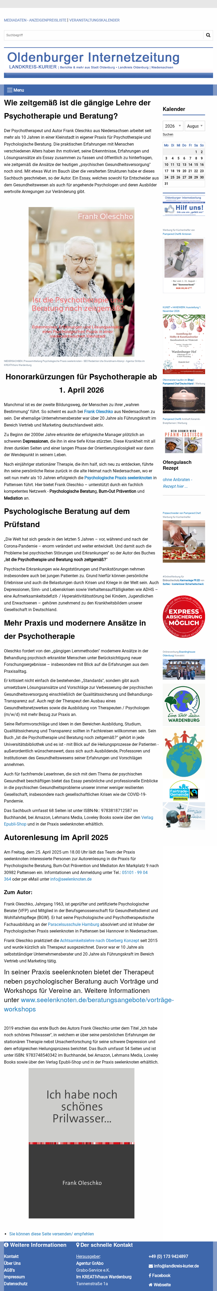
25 (172, 177)
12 (178, 165)
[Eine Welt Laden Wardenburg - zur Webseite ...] (184, 705)
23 (202, 171)
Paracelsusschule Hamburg (73, 924)
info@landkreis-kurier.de (176, 1265)
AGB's (9, 1270)
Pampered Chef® (172, 419)
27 (184, 177)
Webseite (162, 1284)
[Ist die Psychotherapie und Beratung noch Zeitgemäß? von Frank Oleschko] (81, 281)
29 (196, 177)
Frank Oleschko (98, 411)
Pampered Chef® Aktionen (177, 234)
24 (166, 177)
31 (166, 184)
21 (190, 171)
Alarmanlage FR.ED (190, 580)
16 (202, 165)
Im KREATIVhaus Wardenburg (104, 1276)
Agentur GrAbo (89, 1263)
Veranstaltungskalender (94, 20)
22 (196, 171)
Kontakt (11, 1256)
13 (184, 165)
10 (166, 165)
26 (178, 177)
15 (196, 165)
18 (172, 171)
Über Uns (12, 1263)
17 (166, 171)
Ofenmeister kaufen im (175, 380)
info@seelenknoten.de (71, 879)
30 (202, 177)
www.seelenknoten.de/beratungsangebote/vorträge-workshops (89, 1003)
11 (172, 165)
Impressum (14, 1276)
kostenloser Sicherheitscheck (188, 584)
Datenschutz (16, 1283)
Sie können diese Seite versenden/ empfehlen (51, 1233)
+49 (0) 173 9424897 (168, 1256)
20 (184, 171)
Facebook (161, 1275)
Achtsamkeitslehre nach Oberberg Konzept (99, 940)
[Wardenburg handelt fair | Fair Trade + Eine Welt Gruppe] (184, 790)
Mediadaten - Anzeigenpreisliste (35, 20)
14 (190, 165)
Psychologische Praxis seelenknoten (118, 477)
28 (190, 177)
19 (178, 171)
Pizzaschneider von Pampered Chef (181, 513)
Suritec (166, 584)
